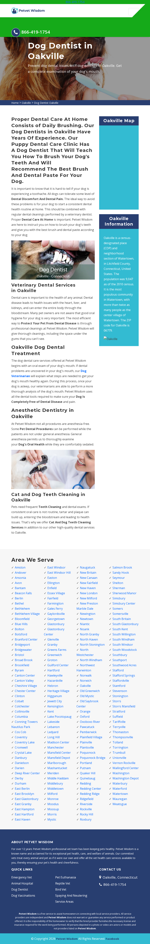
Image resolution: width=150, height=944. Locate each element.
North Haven (89, 639)
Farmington (55, 603)
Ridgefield (86, 799)
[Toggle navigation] (133, 11)
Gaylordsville (56, 614)
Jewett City (54, 701)
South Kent (120, 629)
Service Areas (64, 902)
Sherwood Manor (124, 593)
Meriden (53, 773)
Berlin (19, 598)
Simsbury (118, 598)
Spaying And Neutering (71, 895)
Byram (19, 670)
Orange (85, 711)
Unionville (119, 758)
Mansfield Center (59, 753)
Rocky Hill (86, 814)
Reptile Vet (62, 883)
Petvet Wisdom (67, 939)
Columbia (21, 717)
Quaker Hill (87, 773)
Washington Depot (125, 778)
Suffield (117, 717)
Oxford (84, 717)
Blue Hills (21, 624)
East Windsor (56, 567)
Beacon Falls (23, 593)
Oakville (26, 103)
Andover (20, 573)
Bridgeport (22, 645)
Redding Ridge (90, 794)
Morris (52, 814)
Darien (19, 768)
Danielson (22, 763)
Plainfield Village (91, 737)
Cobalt (19, 701)
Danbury (21, 758)
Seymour (118, 578)
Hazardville (55, 681)
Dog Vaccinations (23, 895)
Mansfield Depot (58, 758)
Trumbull (118, 753)
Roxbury (85, 819)
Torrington (120, 747)
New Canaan (88, 578)
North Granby (89, 634)
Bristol (19, 655)
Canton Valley (24, 681)
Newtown (86, 619)
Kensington (55, 706)
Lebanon (53, 727)
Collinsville (22, 711)
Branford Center (26, 639)
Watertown (120, 794)
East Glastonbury (26, 799)
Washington (120, 773)
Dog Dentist (19, 889)
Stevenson (119, 691)
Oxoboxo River (90, 722)
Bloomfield (22, 619)
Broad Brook (24, 660)
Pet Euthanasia (65, 877)
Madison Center (58, 742)
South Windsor (122, 645)
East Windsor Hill (59, 573)
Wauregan (119, 799)
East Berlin (22, 789)
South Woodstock (124, 650)
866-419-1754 (75, 2)
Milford (52, 794)
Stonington (120, 696)
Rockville (86, 809)
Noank (84, 629)
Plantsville (87, 747)
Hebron (52, 686)
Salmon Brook (122, 567)
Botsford (21, 634)
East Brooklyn (24, 794)
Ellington (53, 583)
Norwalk (86, 675)
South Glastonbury (125, 624)
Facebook (112, 939)
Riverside (86, 804)
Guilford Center (58, 665)
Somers (117, 609)
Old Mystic (87, 696)
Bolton (19, 629)
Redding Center (90, 789)
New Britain (88, 573)
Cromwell (21, 747)
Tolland (117, 742)
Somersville (120, 614)
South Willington (124, 634)
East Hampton (24, 809)
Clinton (20, 696)
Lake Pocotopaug (59, 717)
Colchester (22, 706)
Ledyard (52, 732)
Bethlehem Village (27, 614)
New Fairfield (89, 583)
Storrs (116, 701)
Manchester (55, 747)
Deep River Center (27, 773)
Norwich (85, 681)
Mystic (51, 819)
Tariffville (118, 722)
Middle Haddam (58, 778)
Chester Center (25, 691)
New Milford (88, 598)
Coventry (21, 737)
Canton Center (25, 675)
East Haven (22, 819)
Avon (18, 583)
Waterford (119, 789)
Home (15, 103)
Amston (20, 567)
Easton (52, 578)
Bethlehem (22, 609)
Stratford (118, 711)
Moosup (53, 809)
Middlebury (55, 783)
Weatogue (119, 804)
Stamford (118, 686)
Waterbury (119, 783)
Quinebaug (87, 778)
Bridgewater (23, 650)
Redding (85, 783)
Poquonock (87, 753)
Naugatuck (87, 567)
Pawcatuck (87, 727)
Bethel (19, 603)
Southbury (119, 655)
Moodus (53, 804)
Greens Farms (56, 650)
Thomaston (120, 732)
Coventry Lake (25, 742)
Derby (19, 778)
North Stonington (92, 645)
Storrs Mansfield (123, 706)
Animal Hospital (22, 883)
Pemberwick (88, 732)
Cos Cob (20, 732)
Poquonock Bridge (92, 758)
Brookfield (22, 665)
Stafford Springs (123, 675)
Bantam (20, 588)
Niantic (85, 624)
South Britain (121, 619)
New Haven (88, 588)
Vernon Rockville (123, 763)
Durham (20, 783)
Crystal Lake (23, 753)
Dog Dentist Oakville (46, 103)
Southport (119, 660)
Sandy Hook (120, 573)
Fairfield (52, 598)
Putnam (85, 768)
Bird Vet (60, 889)
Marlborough (56, 763)
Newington (87, 614)
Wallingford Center (125, 768)
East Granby (23, 804)
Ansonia (20, 578)
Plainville (86, 742)
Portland (86, 763)
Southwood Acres (124, 665)
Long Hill (53, 737)
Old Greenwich (90, 691)
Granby (52, 645)
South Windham (123, 639)
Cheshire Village (26, 686)
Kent (50, 711)
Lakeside (53, 722)
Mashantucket (57, 768)
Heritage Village (58, 691)
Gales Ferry (55, 609)
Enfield (52, 588)
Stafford (118, 670)
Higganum (54, 696)
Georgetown (56, 619)
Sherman (118, 588)
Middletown (55, 789)
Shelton (117, 583)
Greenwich (54, 655)
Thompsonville (122, 737)
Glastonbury (55, 624)
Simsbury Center (123, 603)
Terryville (118, 727)
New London (89, 593)
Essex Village (56, 593)
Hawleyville (55, 675)
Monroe (53, 799)
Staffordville (120, 681)
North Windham (91, 660)
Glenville (53, 639)
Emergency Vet (21, 877)
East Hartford (24, 814)
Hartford (53, 670)
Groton (52, 660)
